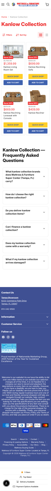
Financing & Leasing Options (16, 442)
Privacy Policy (8, 445)
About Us (24, 439)
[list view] (47, 35)
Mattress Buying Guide (24, 448)
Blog (43, 445)
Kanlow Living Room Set (10, 68)
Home (4, 17)
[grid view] (41, 35)
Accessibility (22, 445)
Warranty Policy (37, 442)
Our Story (34, 445)
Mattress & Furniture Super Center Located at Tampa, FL (25, 450)
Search (14, 439)
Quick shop (13, 76)
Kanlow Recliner (36, 112)
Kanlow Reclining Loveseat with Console (12, 115)
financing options (25, 236)
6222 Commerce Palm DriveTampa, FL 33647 (14, 300)
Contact (34, 439)
